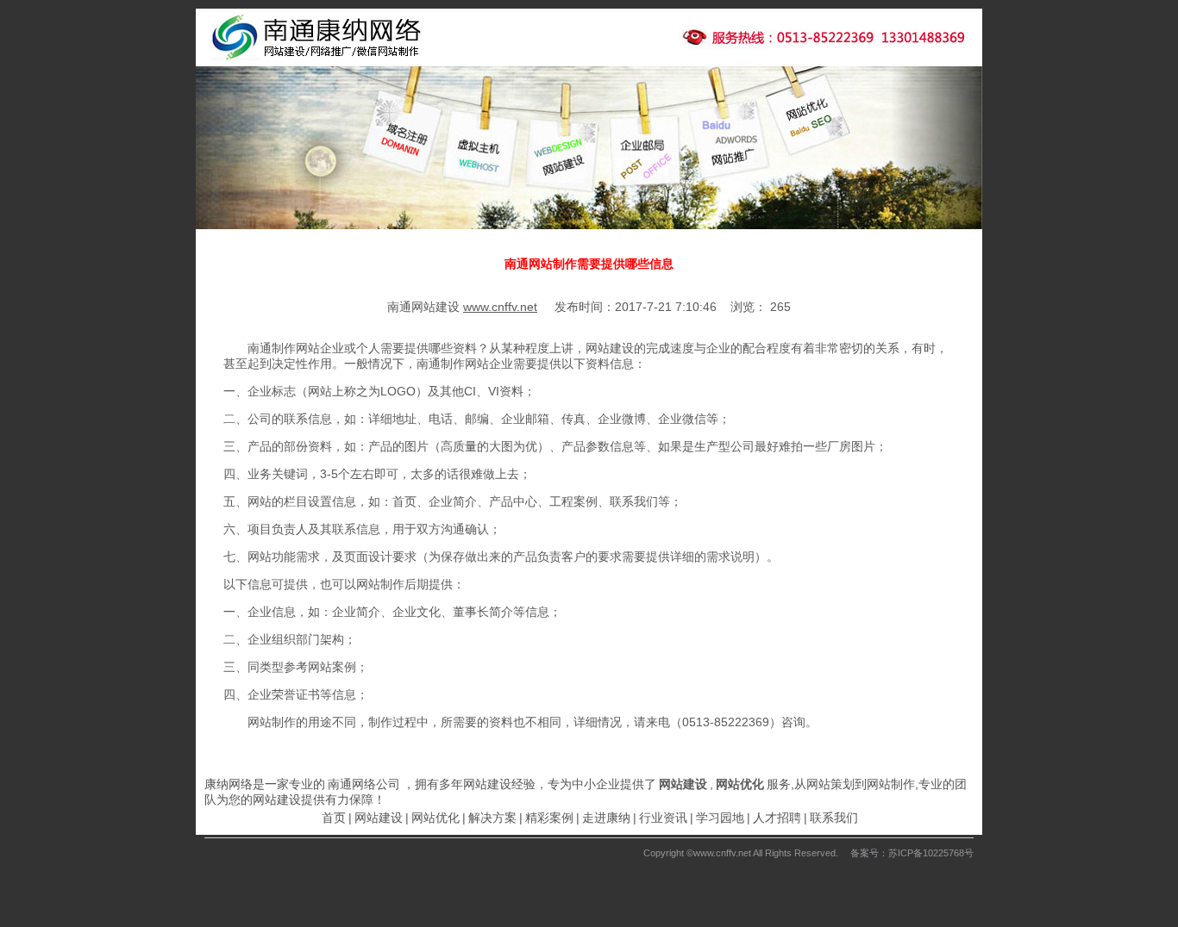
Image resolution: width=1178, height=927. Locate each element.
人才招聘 (777, 817)
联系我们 (834, 817)
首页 (334, 817)
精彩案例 (549, 817)
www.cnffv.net (500, 307)
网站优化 (435, 817)
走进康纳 (606, 817)
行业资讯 (663, 817)
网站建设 (378, 817)
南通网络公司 (364, 784)
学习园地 (720, 817)
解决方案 (492, 817)
